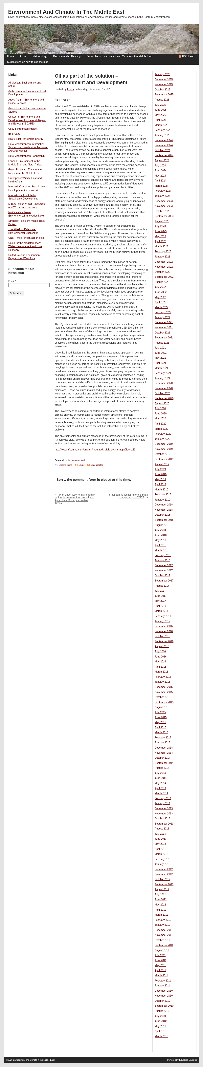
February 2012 (163, 920)
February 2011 (163, 980)
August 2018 (162, 525)
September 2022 (164, 277)
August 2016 (162, 646)
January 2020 (162, 439)
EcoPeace (14, 133)
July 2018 (160, 530)
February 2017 (163, 616)
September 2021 (164, 337)
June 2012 (161, 899)
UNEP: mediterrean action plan (26, 238)
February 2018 (163, 555)
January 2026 (162, 74)
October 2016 (162, 636)
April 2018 (160, 545)
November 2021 (164, 327)
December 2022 (164, 261)
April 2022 (160, 302)
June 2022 (161, 292)
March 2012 (161, 914)
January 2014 (162, 803)
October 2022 (162, 272)
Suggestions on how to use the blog (27, 62)
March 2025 (161, 125)
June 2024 (161, 170)
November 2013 (164, 813)
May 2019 (160, 479)
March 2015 (161, 732)
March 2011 (161, 975)
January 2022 (162, 317)
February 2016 (163, 677)
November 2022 (164, 266)
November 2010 (164, 995)
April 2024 (160, 180)
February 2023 (163, 251)
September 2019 (164, 459)
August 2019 (162, 464)
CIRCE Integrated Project (22, 128)
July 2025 (160, 105)
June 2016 (161, 656)
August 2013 (162, 828)
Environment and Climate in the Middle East (66, 12)
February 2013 (163, 859)
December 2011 (163, 930)
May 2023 (160, 236)
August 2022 (162, 282)
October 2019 (162, 454)
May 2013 (160, 844)
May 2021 (160, 357)
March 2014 (161, 793)
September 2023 (164, 216)
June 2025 (161, 109)
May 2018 (160, 540)
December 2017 (164, 565)
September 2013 (164, 823)
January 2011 (162, 985)
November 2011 (163, 935)
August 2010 (162, 1011)
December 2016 (164, 626)
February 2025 (163, 130)
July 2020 (160, 408)
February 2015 (163, 737)
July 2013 (160, 833)
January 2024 (162, 196)
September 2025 (164, 94)
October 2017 (162, 575)
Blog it (81, 465)
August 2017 (162, 585)
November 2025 (164, 84)
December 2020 (164, 383)
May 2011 (160, 965)
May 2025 (160, 115)
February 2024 (163, 190)
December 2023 (164, 201)
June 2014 (161, 778)
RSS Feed (188, 56)
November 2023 (164, 206)
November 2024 (164, 145)
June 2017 (161, 596)
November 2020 (164, 388)
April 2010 (160, 1031)
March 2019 (161, 489)
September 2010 (164, 1005)
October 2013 (162, 818)
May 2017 (160, 601)
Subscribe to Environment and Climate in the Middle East (119, 56)
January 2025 (162, 135)
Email (12, 281)
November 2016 (164, 631)
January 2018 (162, 560)
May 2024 (160, 175)
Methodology (40, 56)
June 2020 (161, 413)
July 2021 (160, 347)
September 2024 (164, 155)
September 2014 (164, 763)
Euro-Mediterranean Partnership (26, 156)
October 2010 (162, 1001)
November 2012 (164, 874)
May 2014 (160, 783)
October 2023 (162, 211)
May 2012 (160, 904)
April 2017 (160, 606)
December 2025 (164, 79)
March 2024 (161, 185)
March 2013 (161, 854)
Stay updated (97, 465)
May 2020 (160, 418)
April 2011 (160, 970)
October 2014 (162, 757)
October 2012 (162, 879)
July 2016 (160, 651)
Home (10, 56)
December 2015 (164, 687)
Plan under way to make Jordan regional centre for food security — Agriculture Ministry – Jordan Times (75, 499)
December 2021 (164, 322)
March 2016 (161, 671)
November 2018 (164, 509)
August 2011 (162, 950)
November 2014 (164, 753)
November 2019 (164, 449)
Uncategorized (78, 460)
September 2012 (164, 884)
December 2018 (164, 504)
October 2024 (162, 150)
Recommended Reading (66, 56)
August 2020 (162, 403)
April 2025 (160, 120)
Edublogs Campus (188, 1060)
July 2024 (160, 165)
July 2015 (160, 712)
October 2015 (162, 697)
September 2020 (164, 398)
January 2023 (162, 256)
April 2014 (160, 788)
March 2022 (161, 307)
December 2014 (164, 747)
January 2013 (162, 864)
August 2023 (162, 221)
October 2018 (162, 514)
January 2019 (162, 499)
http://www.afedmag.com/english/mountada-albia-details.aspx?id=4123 (95, 449)
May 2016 (160, 661)
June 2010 (161, 1021)
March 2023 (161, 246)
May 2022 (160, 297)
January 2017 (162, 621)
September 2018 (164, 520)
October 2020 (162, 393)
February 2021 (163, 373)
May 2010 (160, 1026)
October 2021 (162, 332)
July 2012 (160, 894)
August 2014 (162, 768)
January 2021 (162, 378)
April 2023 (160, 241)
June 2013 (161, 838)
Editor (70, 89)
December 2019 (164, 444)
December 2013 (164, 808)
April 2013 (160, 849)
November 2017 (164, 570)
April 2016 (160, 666)
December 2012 (164, 869)
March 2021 (161, 368)
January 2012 (162, 925)
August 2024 (162, 160)
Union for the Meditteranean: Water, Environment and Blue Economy (25, 246)
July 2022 (160, 287)
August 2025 (162, 99)
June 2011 (160, 960)
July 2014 (160, 773)
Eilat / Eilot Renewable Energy (25, 139)
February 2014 (163, 798)
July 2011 (160, 955)
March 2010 (161, 1036)
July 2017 (160, 590)
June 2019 (161, 474)
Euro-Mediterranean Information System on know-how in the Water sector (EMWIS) (28, 147)
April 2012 (160, 909)
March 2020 (161, 429)
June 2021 (161, 353)
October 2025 (162, 89)
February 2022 (163, 312)
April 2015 (160, 727)
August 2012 (162, 889)
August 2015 (162, 707)
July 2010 (160, 1016)
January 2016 (162, 681)
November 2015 (164, 692)
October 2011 (162, 940)
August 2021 (162, 342)
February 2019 (163, 494)
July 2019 (160, 469)
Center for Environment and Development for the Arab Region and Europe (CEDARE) (27, 120)
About (23, 56)
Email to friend (65, 465)
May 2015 (160, 722)
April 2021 (160, 363)
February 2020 (163, 433)
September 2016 (164, 641)
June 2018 (161, 535)
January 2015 (162, 742)
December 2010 (164, 990)
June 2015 (161, 717)
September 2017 (164, 580)
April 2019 (160, 484)
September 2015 (164, 702)
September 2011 (164, 945)
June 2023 (161, 231)
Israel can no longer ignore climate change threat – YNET (128, 496)
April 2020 (160, 423)
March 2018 (161, 550)
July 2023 (160, 226)
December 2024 (164, 140)
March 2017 (161, 611)
